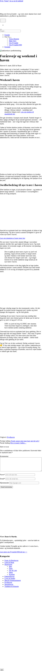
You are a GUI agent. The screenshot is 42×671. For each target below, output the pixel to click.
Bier (10, 566)
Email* (2, 479)
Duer (11, 568)
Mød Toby (12, 41)
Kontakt (7, 47)
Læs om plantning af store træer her (12, 238)
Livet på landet (9, 578)
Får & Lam (13, 570)
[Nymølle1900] (6, 10)
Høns (11, 572)
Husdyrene (8, 564)
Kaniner (12, 574)
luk (2, 670)
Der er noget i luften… (18, 443)
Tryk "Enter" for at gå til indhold (11, 1)
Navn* (2, 475)
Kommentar (4, 456)
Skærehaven (8, 584)
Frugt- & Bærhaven (11, 560)
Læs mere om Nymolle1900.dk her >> (13, 552)
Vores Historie (14, 39)
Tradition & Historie (11, 586)
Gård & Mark (9, 562)
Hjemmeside (4, 483)
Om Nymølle (13, 43)
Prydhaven (11, 437)
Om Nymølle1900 (15, 45)
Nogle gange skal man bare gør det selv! (25, 441)
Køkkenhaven (9, 576)
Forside (7, 35)
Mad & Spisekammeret (12, 580)
